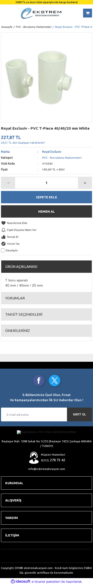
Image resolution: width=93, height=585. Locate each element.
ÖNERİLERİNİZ (17, 330)
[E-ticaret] (46, 582)
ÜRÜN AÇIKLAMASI (21, 266)
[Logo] (41, 13)
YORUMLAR (15, 298)
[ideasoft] (21, 581)
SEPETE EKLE (46, 197)
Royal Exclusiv (51, 151)
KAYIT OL (79, 414)
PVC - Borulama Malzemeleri (62, 157)
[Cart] (87, 13)
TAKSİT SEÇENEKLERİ (23, 314)
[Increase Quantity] (85, 183)
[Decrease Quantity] (8, 183)
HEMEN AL (46, 211)
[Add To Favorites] (46, 223)
